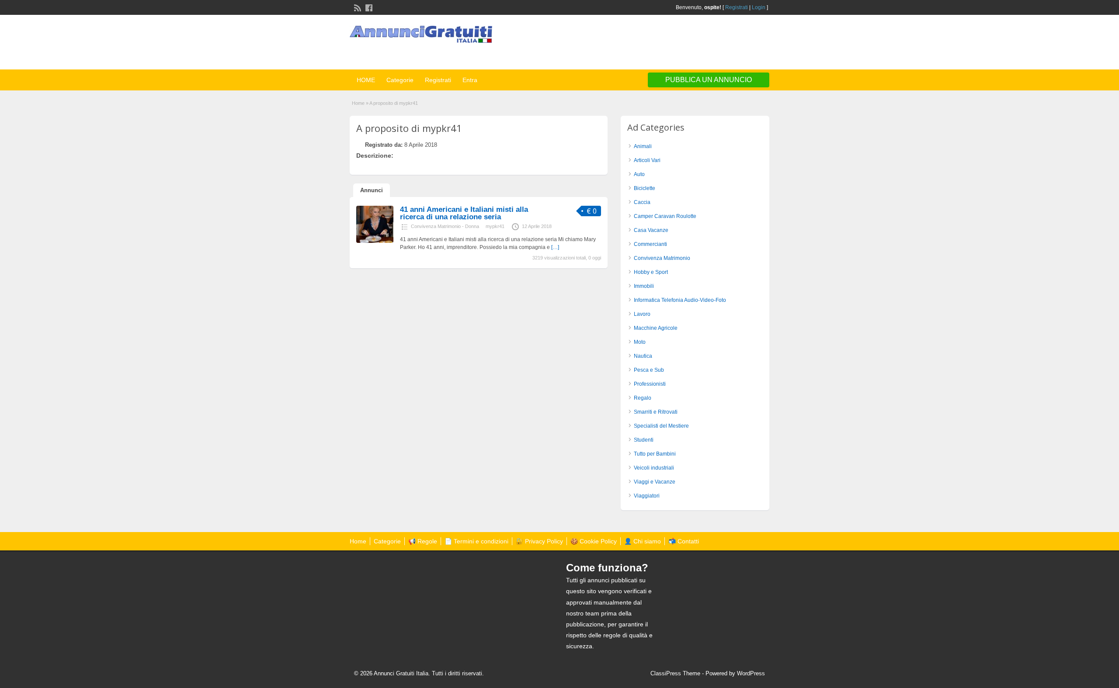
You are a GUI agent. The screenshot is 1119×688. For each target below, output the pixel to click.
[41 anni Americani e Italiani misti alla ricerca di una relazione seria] (374, 241)
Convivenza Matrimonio (662, 258)
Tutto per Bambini (655, 454)
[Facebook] (368, 6)
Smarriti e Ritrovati (656, 412)
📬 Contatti (683, 541)
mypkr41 (495, 226)
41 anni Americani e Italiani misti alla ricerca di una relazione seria (464, 213)
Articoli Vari (647, 160)
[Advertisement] (667, 43)
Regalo (642, 398)
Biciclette (644, 188)
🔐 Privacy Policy (539, 541)
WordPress (751, 673)
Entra (469, 79)
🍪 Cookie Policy (593, 541)
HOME (366, 79)
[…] (555, 247)
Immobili (644, 286)
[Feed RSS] (356, 6)
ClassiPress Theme (675, 673)
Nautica (643, 356)
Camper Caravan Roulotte (665, 216)
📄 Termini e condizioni (476, 541)
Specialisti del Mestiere (661, 426)
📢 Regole (422, 541)
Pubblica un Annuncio (708, 79)
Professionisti (650, 384)
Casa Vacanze (651, 230)
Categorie (400, 79)
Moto (640, 342)
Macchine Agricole (656, 328)
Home (358, 103)
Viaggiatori (647, 496)
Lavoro (642, 314)
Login (758, 7)
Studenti (643, 440)
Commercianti (650, 244)
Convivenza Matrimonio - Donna (445, 226)
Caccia (642, 202)
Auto (639, 174)
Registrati (736, 7)
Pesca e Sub (649, 370)
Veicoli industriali (654, 468)
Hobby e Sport (651, 272)
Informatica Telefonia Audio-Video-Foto (680, 300)
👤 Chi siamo (642, 541)
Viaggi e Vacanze (654, 482)
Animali (643, 146)
